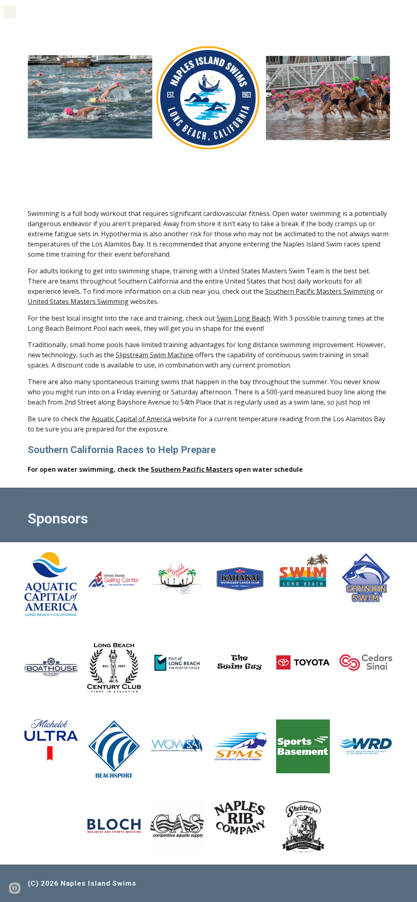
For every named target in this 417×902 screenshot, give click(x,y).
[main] (208, 341)
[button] (10, 11)
